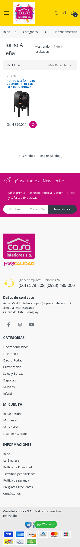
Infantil (7, 393)
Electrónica (10, 354)
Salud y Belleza (13, 373)
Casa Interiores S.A (17, 511)
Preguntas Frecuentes (18, 487)
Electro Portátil (13, 360)
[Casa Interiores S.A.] (24, 13)
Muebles (9, 387)
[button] (56, 13)
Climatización (12, 367)
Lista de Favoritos (15, 434)
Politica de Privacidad (17, 467)
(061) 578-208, (33, 285)
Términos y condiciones (19, 474)
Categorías (30, 32)
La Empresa (11, 460)
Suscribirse (62, 209)
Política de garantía (16, 480)
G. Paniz (11, 76)
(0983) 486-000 (61, 285)
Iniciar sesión (12, 414)
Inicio (6, 32)
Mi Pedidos (10, 427)
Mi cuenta (10, 420)
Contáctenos (11, 494)
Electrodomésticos (16, 347)
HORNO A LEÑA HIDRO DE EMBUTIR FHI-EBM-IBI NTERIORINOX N (21, 84)
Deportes (9, 380)
